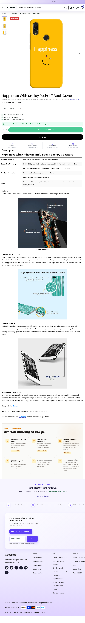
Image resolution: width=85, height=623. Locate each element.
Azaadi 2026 (77, 573)
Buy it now (42, 137)
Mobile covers (38, 561)
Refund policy (39, 612)
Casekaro (10, 555)
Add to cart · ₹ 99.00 (46, 130)
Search (65, 7)
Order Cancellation (60, 557)
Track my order (58, 568)
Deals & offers (38, 573)
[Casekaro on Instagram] (6, 567)
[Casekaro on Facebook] (21, 567)
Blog (74, 565)
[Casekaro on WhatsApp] (26, 567)
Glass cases (37, 557)
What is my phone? (60, 572)
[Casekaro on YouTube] (16, 567)
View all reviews (42, 496)
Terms (15, 612)
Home (4, 14)
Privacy (8, 612)
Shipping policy (26, 612)
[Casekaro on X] (6, 572)
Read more (74, 99)
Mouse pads (37, 565)
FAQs (55, 589)
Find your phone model (21, 531)
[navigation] (4, 19)
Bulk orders (77, 569)
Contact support (59, 593)
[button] (72, 7)
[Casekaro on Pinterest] (11, 567)
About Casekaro (79, 557)
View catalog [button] (3, 8)
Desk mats (37, 569)
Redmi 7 (16, 406)
